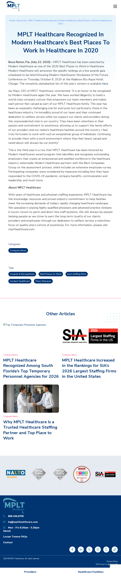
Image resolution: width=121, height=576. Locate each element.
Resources (22, 20)
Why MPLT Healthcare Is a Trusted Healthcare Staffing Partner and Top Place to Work (30, 430)
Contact (8, 542)
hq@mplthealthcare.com (23, 522)
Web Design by (107, 564)
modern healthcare (20, 281)
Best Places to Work (50, 274)
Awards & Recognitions (22, 274)
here (105, 84)
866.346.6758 (15, 516)
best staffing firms (76, 274)
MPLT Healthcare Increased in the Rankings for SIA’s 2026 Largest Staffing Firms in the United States (89, 368)
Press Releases (43, 281)
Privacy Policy (112, 561)
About (7, 531)
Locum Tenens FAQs (15, 536)
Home (12, 20)
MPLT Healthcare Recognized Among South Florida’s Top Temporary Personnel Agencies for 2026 (31, 368)
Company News (18, 250)
